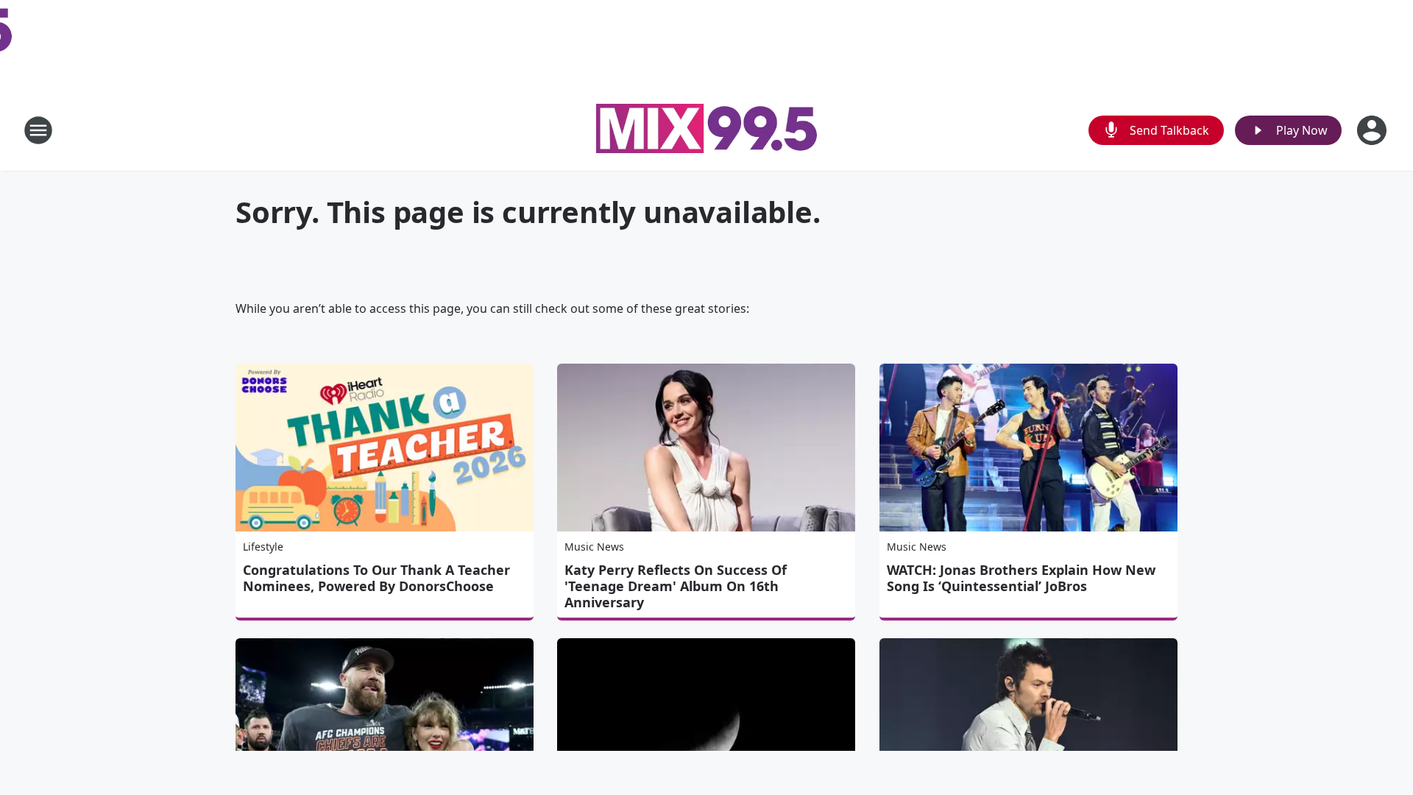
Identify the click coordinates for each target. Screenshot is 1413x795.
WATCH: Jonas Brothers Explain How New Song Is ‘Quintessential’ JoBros (1021, 578)
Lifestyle (263, 547)
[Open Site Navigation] (38, 130)
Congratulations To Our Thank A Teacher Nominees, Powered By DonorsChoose (376, 578)
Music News (594, 547)
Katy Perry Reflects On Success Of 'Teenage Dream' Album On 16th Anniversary (675, 586)
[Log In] (1373, 130)
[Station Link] (706, 130)
